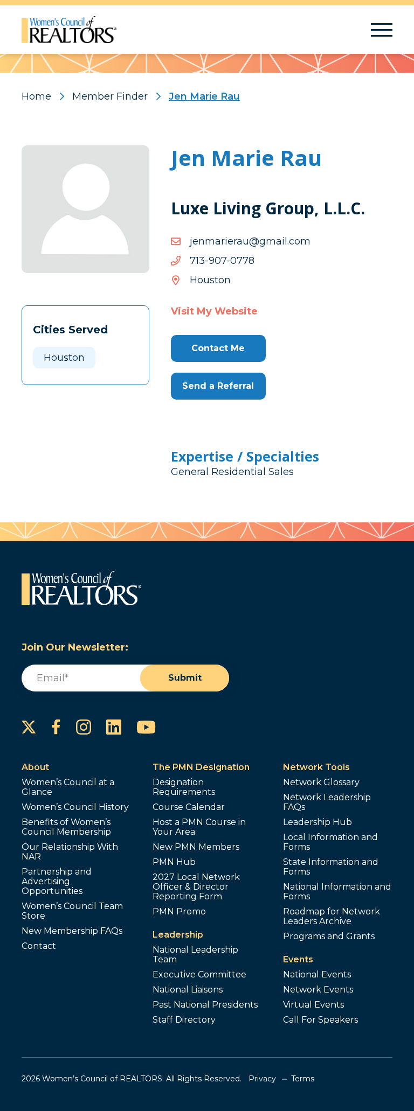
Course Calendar (189, 807)
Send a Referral (218, 386)
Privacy (262, 1079)
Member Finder (110, 96)
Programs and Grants (329, 936)
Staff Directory (184, 1020)
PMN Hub (174, 862)
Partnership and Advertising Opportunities (57, 881)
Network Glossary (321, 782)
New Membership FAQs (72, 931)
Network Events (318, 990)
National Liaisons (188, 990)
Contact (39, 946)
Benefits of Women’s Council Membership (66, 827)
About (35, 767)
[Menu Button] (381, 30)
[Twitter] (29, 727)
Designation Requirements (184, 787)
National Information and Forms (337, 892)
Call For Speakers (320, 1020)
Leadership (178, 935)
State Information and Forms (330, 867)
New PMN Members (196, 847)
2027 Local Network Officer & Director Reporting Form (196, 887)
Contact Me (218, 348)
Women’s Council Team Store (72, 911)
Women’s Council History (75, 807)
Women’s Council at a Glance (68, 787)
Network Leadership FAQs (327, 802)
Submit (185, 678)
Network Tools (316, 767)
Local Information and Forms (330, 842)
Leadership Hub (317, 822)
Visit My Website (214, 311)
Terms (302, 1079)
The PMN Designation (201, 767)
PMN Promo (179, 912)
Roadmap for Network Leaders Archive (331, 916)
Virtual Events (313, 1005)
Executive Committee (199, 975)
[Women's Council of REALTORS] (69, 29)
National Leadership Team (195, 955)
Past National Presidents (205, 1005)
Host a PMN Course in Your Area (199, 827)
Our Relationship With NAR (70, 852)
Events (298, 959)
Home (36, 96)
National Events (317, 975)
